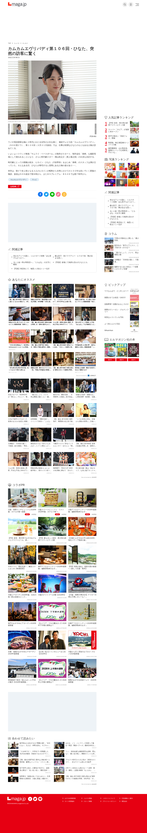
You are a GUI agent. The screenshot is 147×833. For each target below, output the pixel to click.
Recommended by (81, 375)
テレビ (34, 180)
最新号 (110, 360)
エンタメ (25, 43)
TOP (9, 43)
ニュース (16, 43)
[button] (9, 129)
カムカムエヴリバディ (18, 180)
